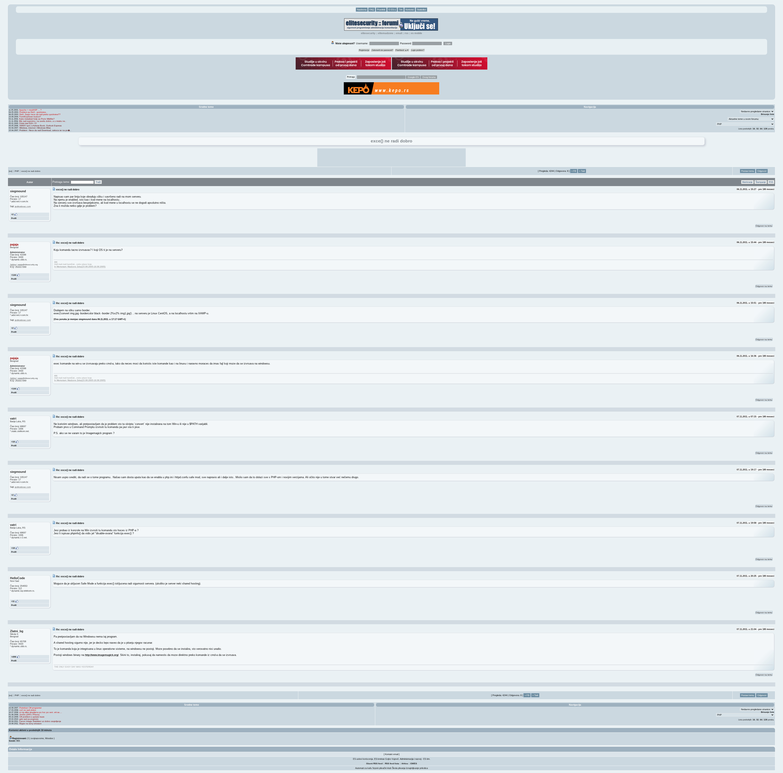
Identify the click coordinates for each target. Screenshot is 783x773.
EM (412, 763)
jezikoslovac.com (23, 206)
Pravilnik (381, 9)
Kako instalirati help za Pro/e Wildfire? (37, 119)
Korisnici (410, 9)
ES (415, 763)
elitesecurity (368, 33)
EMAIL (399, 33)
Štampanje (760, 182)
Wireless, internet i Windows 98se (35, 128)
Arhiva (404, 763)
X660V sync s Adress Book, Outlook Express (40, 125)
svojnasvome (37, 738)
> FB (573, 171)
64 (761, 129)
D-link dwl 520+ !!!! (28, 123)
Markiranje (747, 182)
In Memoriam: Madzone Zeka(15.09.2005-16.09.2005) (79, 266)
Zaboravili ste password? (382, 50)
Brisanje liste (767, 114)
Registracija (364, 50)
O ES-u (392, 9)
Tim (401, 9)
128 (765, 129)
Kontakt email (391, 754)
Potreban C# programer (30, 708)
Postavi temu (747, 171)
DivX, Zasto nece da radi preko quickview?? (40, 114)
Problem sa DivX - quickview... (33, 112)
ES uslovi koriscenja (363, 759)
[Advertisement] (391, 157)
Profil (14, 218)
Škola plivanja (398, 768)
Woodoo (49, 738)
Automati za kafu (363, 768)
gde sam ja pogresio (29, 719)
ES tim (426, 759)
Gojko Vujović (392, 759)
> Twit (582, 171)
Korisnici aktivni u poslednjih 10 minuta (30, 730)
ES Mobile (416, 33)
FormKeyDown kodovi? (30, 117)
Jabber (13, 264)
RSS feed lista (392, 763)
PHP (17, 171)
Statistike (421, 9)
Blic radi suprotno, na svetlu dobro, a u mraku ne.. (42, 121)
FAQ (371, 9)
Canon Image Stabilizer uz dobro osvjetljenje (40, 721)
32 (757, 129)
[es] (10, 171)
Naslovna (361, 9)
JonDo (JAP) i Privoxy (29, 714)
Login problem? (417, 50)
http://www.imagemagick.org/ (101, 655)
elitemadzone (385, 33)
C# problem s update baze (31, 717)
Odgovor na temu (764, 226)
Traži (98, 182)
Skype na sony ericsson (30, 723)
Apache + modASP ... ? (30, 110)
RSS (406, 33)
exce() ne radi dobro (30, 171)
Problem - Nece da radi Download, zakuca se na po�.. (45, 130)
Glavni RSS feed (374, 763)
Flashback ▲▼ (402, 50)
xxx (55, 262)
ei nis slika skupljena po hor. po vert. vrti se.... (40, 712)
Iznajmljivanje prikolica (417, 768)
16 (754, 129)
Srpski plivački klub (381, 768)
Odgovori (761, 171)
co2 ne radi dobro (27, 710)
